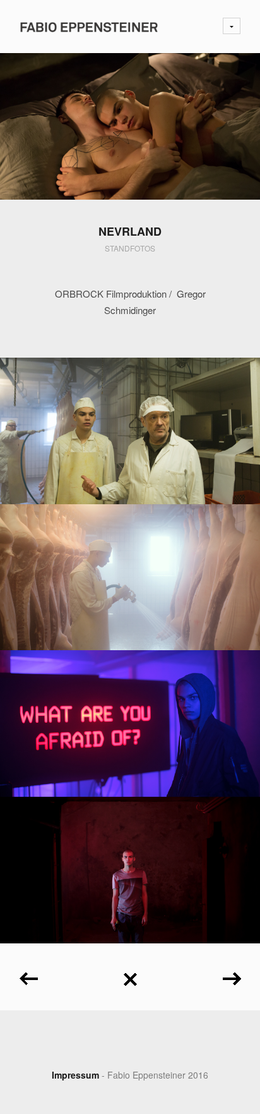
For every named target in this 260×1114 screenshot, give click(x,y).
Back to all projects (130, 974)
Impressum (75, 1075)
